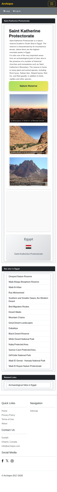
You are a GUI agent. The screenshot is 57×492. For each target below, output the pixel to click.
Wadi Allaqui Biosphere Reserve (24, 282)
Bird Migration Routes (19, 307)
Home (4, 411)
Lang (7, 11)
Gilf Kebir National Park (20, 355)
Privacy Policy (8, 415)
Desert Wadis (15, 312)
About (4, 423)
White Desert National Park (21, 339)
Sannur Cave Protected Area (22, 350)
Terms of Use (8, 419)
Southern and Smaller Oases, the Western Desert (28, 299)
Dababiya (13, 328)
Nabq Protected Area (18, 344)
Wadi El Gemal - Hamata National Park (27, 361)
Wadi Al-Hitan (15, 287)
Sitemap (34, 411)
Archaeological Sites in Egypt (22, 385)
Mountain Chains (17, 317)
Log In (18, 11)
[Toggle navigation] (51, 3)
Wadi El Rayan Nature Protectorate (25, 366)
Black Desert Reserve (19, 334)
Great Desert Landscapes (21, 323)
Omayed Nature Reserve (20, 276)
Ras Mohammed (16, 293)
